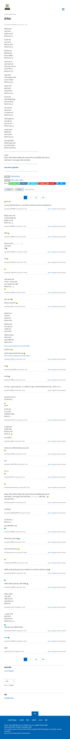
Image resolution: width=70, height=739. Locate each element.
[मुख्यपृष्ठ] (7, 6)
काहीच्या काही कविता (15, 177)
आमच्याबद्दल (25, 727)
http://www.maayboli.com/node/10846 (17, 346)
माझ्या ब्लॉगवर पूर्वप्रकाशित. (11, 167)
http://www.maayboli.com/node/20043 (17, 356)
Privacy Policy (17, 733)
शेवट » (43, 198)
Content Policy (25, 733)
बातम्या (40, 720)
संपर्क (30, 727)
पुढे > (36, 198)
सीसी (46, 720)
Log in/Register (9, 671)
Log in (8, 189)
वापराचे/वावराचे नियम (9, 727)
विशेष (27, 720)
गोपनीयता (18, 727)
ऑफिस (12, 180)
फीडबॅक (21, 180)
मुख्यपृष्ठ (11, 14)
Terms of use (8, 733)
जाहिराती (34, 720)
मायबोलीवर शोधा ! (9, 698)
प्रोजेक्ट (16, 180)
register (19, 189)
